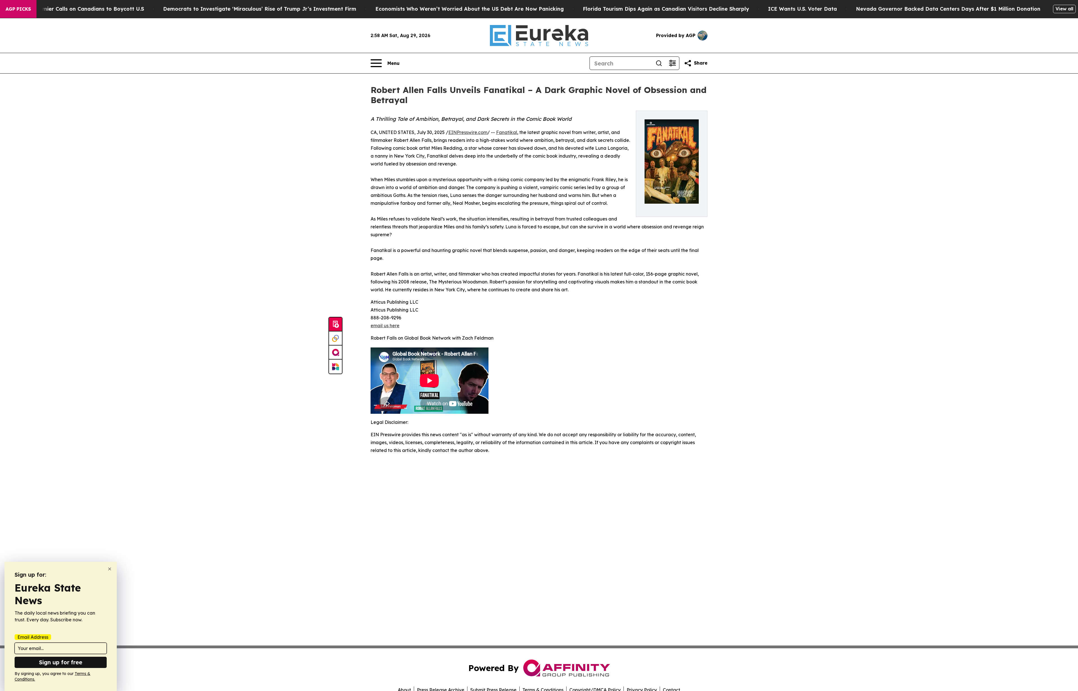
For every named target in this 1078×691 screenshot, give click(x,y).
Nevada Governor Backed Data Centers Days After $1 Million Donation (948, 9)
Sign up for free (60, 662)
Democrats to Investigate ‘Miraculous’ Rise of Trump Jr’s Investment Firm (259, 9)
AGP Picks (18, 9)
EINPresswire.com (467, 132)
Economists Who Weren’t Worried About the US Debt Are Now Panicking (469, 9)
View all (1064, 9)
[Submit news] (335, 324)
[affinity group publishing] (335, 353)
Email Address (32, 637)
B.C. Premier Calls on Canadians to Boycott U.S (83, 9)
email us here (385, 325)
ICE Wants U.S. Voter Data (802, 9)
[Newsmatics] (335, 367)
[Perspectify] (335, 338)
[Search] (659, 63)
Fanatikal (506, 132)
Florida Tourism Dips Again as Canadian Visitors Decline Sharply (666, 9)
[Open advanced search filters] (672, 63)
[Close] (109, 569)
